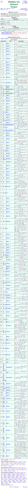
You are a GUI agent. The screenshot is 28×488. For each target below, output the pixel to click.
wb (20, 461)
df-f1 (21, 481)
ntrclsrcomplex (9, 89)
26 (3, 117)
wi (17, 461)
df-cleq (14, 474)
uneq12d (8, 383)
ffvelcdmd (8, 308)
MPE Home (8, 8)
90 (3, 348)
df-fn (14, 481)
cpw (22, 463)
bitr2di (7, 274)
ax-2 (20, 467)
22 (3, 120)
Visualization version (22, 9)
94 (5, 354)
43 (3, 444)
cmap (10, 465)
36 (3, 159)
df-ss (21, 476)
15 (5, 89)
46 (3, 186)
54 (3, 221)
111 (4, 432)
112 (4, 439)
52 (3, 228)
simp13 (7, 165)
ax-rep (17, 469)
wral (16, 462)
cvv (24, 462)
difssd (7, 300)
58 (5, 228)
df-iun (2, 478)
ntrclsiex (8, 281)
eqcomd (8, 114)
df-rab (17, 475)
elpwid (7, 247)
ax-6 (12, 468)
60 (3, 428)
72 (5, 271)
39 (3, 153)
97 (5, 370)
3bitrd (7, 437)
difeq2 (7, 98)
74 (3, 354)
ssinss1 (7, 315)
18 (3, 95)
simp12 (7, 237)
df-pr (16, 477)
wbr (7, 464)
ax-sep (22, 469)
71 (3, 271)
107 (4, 406)
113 (4, 445)
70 (3, 274)
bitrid (7, 455)
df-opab (10, 478)
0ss (7, 321)
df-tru (5, 473)
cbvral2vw (8, 82)
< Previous (25, 1)
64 (3, 255)
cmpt (12, 464)
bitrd (7, 423)
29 (3, 127)
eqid (7, 359)
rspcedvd (8, 119)
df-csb (5, 476)
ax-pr (10, 470)
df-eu (5, 474)
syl (6, 127)
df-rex (9, 475)
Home (5, 8)
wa (24, 461)
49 (5, 186)
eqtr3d (7, 406)
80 (3, 297)
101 (4, 405)
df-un (13, 476)
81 (3, 304)
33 (3, 157)
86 (5, 319)
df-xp (23, 478)
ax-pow (5, 470)
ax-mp (14, 467)
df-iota (5, 481)
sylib (7, 112)
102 (4, 390)
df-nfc (22, 474)
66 (5, 255)
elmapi (7, 288)
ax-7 (16, 468)
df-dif (9, 476)
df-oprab (14, 482)
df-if (5, 477)
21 (3, 103)
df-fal (9, 473)
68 (3, 263)
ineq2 (7, 62)
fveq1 (7, 392)
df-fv (6, 482)
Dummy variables (4, 38)
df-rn (17, 479)
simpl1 (7, 122)
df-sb (21, 473)
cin (10, 463)
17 (3, 448)
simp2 (7, 241)
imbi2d (7, 416)
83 (5, 308)
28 (3, 450)
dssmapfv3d (8, 367)
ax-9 (23, 468)
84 (3, 311)
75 (3, 281)
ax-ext (13, 469)
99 (5, 380)
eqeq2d (7, 100)
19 (3, 119)
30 (5, 127)
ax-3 (22, 467)
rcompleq (8, 259)
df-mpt (15, 478)
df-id (19, 478)
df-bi (15, 472)
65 (3, 252)
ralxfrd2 (8, 444)
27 (5, 120)
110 (4, 423)
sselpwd (8, 304)
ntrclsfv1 (8, 387)
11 (4, 77)
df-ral (5, 475)
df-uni (24, 477)
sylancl (7, 263)
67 (3, 262)
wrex (20, 462)
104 (4, 397)
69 (5, 263)
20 (3, 100)
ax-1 (17, 467)
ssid (7, 257)
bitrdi (7, 348)
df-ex (13, 473)
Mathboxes (2, 9)
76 (3, 285)
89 (5, 331)
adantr (7, 91)
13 (3, 455)
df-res (21, 479)
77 (3, 291)
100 (4, 384)
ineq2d (7, 69)
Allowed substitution (5, 33)
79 (3, 308)
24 (5, 112)
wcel (12, 462)
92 (5, 342)
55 (3, 211)
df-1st (24, 482)
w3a (2, 462)
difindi (7, 336)
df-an (19, 472)
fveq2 (7, 48)
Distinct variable (5, 32)
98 (3, 382)
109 (4, 416)
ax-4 (5, 468)
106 (4, 402)
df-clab (9, 474)
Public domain (16, 486)
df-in (17, 476)
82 (5, 304)
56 (3, 216)
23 (3, 112)
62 (3, 430)
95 (3, 422)
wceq (7, 462)
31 (3, 442)
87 (3, 330)
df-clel (18, 474)
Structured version (24, 8)
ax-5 (9, 468)
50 (5, 192)
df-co (9, 479)
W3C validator (25, 486)
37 (3, 150)
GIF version (26, 9)
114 (4, 451)
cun (6, 463)
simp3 (7, 198)
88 (3, 331)
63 (3, 247)
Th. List (13, 8)
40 (3, 155)
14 (3, 89)
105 (4, 398)
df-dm (13, 479)
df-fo (24, 481)
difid (7, 268)
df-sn (13, 477)
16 (3, 91)
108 (4, 411)
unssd (7, 255)
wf (17, 464)
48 (3, 181)
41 (5, 159)
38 (5, 150)
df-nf (17, 473)
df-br (6, 478)
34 (3, 138)
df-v (21, 475)
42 (3, 161)
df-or (22, 472)
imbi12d (8, 58)
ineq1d (7, 51)
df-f (17, 481)
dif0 (7, 339)
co (5, 465)
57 (5, 221)
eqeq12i (8, 271)
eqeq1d (7, 45)
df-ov (10, 482)
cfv (20, 464)
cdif (2, 463)
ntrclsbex (8, 295)
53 (3, 205)
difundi (7, 266)
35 (3, 142)
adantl (7, 103)
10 (3, 73)
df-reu (13, 475)
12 (4, 82)
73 (5, 274)
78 (5, 291)
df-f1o (2, 482)
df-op (20, 477)
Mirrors (2, 8)
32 (3, 132)
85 (3, 319)
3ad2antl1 (8, 161)
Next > (26, 2)
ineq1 (7, 43)
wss (15, 463)
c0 (18, 463)
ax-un (14, 470)
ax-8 (19, 468)
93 (5, 348)
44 (3, 192)
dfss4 (7, 109)
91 (3, 342)
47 (3, 177)
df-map (7, 483)
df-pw (9, 477)
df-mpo (19, 482)
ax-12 (9, 469)
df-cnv (5, 479)
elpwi (7, 106)
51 (3, 436)
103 (4, 401)
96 (3, 369)
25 (3, 114)
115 (4, 456)
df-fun (10, 481)
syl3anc (8, 430)
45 (3, 171)
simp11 (7, 234)
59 (3, 437)
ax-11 (5, 469)
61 (3, 429)
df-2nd (2, 483)
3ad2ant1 (8, 285)
